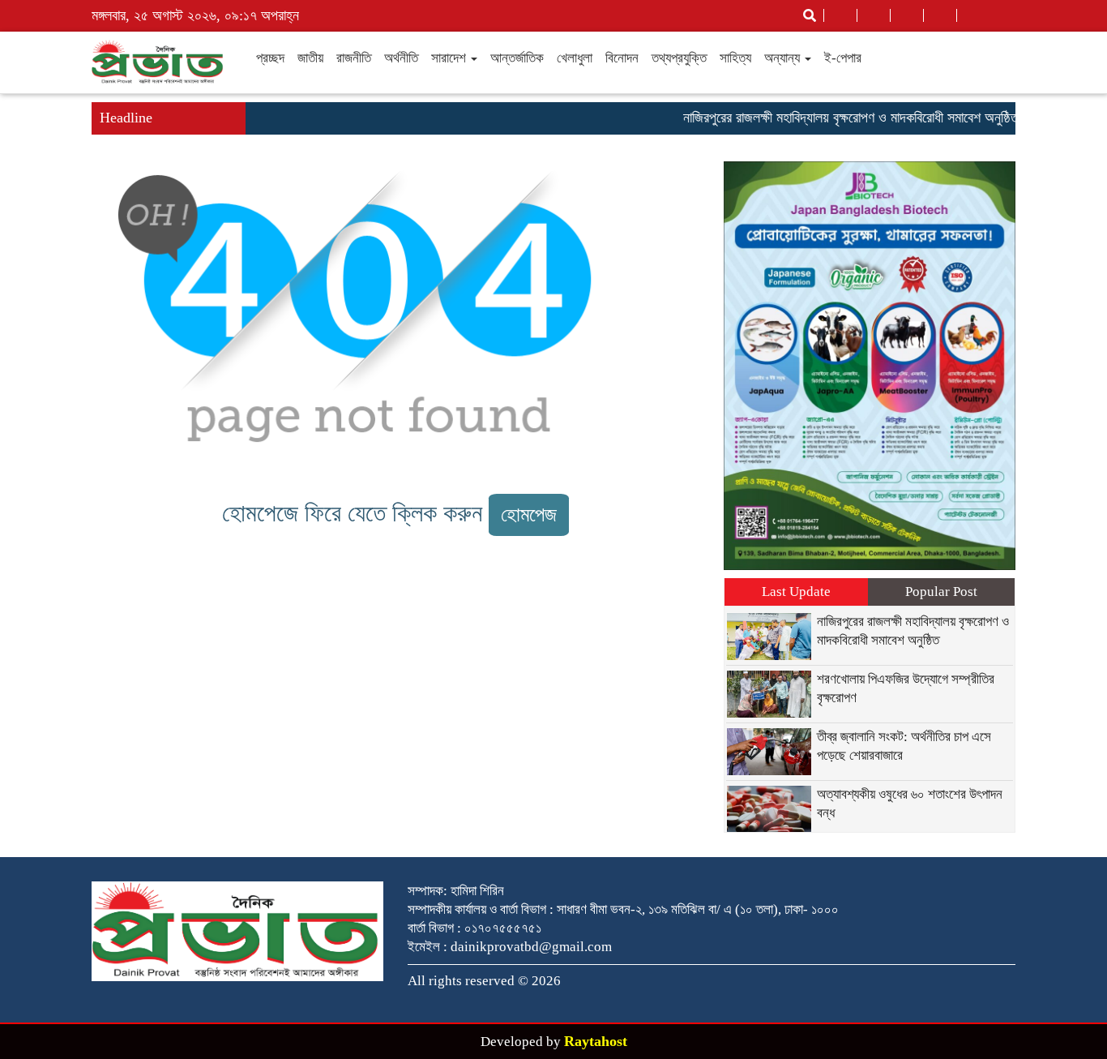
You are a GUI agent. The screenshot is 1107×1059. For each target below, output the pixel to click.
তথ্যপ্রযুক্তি (679, 58)
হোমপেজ (529, 514)
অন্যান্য (783, 58)
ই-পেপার (842, 58)
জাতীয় (310, 58)
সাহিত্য (735, 58)
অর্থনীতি (401, 58)
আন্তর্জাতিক (517, 58)
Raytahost (595, 1041)
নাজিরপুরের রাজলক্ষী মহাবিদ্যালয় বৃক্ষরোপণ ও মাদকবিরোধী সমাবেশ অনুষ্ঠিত (837, 117)
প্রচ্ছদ (270, 58)
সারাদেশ (450, 58)
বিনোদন (622, 58)
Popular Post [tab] (941, 591)
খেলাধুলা (574, 58)
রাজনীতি (353, 58)
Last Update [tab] (796, 591)
